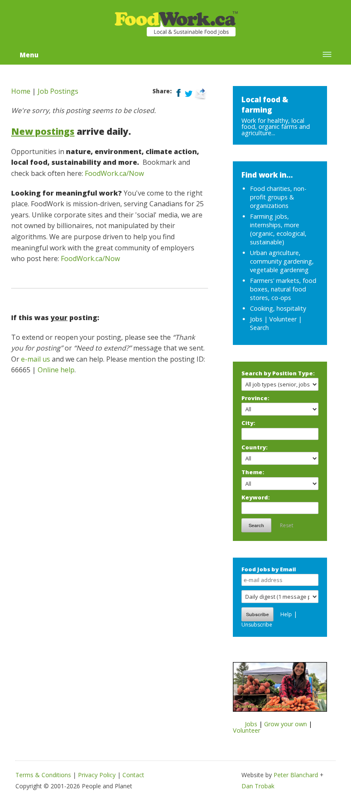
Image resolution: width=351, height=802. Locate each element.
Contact (133, 775)
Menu (29, 54)
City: (248, 423)
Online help (56, 369)
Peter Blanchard (296, 775)
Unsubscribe (256, 624)
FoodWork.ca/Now (114, 173)
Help (286, 614)
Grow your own (285, 724)
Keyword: (255, 497)
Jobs (256, 319)
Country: (254, 447)
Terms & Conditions (43, 775)
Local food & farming (264, 105)
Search (259, 328)
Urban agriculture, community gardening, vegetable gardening (282, 261)
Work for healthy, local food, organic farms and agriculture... (275, 126)
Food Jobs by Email (268, 569)
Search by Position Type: (278, 373)
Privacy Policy (97, 775)
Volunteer (283, 319)
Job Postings (58, 91)
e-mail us (35, 359)
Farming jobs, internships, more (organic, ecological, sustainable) (278, 229)
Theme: (252, 472)
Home (20, 91)
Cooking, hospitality (278, 308)
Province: (255, 398)
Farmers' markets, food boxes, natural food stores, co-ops (283, 289)
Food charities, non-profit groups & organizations (278, 197)
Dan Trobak (257, 786)
